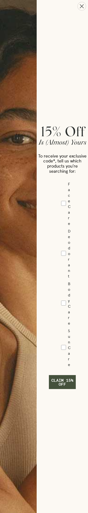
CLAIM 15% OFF (62, 382)
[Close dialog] (81, 6)
